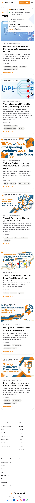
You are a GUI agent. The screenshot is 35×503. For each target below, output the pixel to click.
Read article (7, 73)
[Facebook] (8, 500)
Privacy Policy (5, 439)
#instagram (22, 66)
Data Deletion (5, 442)
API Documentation (6, 426)
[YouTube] (17, 500)
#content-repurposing (24, 183)
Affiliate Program (5, 436)
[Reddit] (21, 500)
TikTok (21, 446)
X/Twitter (21, 423)
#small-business (8, 237)
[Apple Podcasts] (24, 500)
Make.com (4, 478)
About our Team (5, 423)
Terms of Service (6, 446)
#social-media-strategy (10, 128)
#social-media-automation (10, 66)
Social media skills (6, 485)
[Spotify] (27, 500)
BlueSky (21, 439)
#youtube (21, 293)
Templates (4, 432)
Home (2, 7)
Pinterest (21, 429)
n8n (2, 472)
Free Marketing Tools (7, 459)
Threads (21, 436)
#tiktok (6, 183)
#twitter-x (21, 128)
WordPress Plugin (6, 475)
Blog (7, 7)
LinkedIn (21, 426)
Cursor (3, 465)
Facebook (21, 442)
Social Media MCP (6, 462)
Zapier (3, 468)
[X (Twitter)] (11, 500)
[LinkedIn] (14, 500)
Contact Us (22, 459)
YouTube (21, 449)
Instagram (21, 432)
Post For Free (24, 2)
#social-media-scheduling (10, 69)
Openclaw (4, 482)
